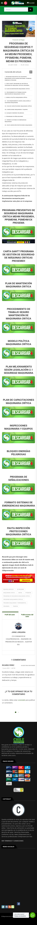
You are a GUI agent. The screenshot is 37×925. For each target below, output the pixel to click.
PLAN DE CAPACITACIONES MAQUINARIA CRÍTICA (19, 106)
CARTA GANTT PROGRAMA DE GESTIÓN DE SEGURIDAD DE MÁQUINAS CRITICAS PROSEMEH (17, 84)
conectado (21, 700)
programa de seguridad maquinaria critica (16, 596)
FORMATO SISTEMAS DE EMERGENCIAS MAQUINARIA (15, 120)
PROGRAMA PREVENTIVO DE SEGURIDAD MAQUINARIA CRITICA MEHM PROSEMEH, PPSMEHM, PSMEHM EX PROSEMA (18, 78)
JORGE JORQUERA (18, 632)
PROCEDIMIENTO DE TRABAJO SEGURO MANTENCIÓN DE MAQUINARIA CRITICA (15, 93)
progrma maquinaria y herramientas (14, 603)
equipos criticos (8, 589)
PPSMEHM (28, 592)
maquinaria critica (9, 592)
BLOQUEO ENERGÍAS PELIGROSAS (15, 113)
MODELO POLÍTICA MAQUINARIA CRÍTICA (16, 97)
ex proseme (20, 589)
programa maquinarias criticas (13, 599)
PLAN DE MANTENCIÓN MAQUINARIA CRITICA (18, 88)
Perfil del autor (10, 615)
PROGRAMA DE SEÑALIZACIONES (14, 116)
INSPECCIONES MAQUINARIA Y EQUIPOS (17, 109)
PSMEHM (15, 606)
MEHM (20, 592)
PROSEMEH (6, 606)
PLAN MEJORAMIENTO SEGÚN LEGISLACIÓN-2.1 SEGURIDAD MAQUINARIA (18, 101)
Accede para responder (28, 665)
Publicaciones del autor (27, 615)
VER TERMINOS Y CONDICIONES (12, 841)
